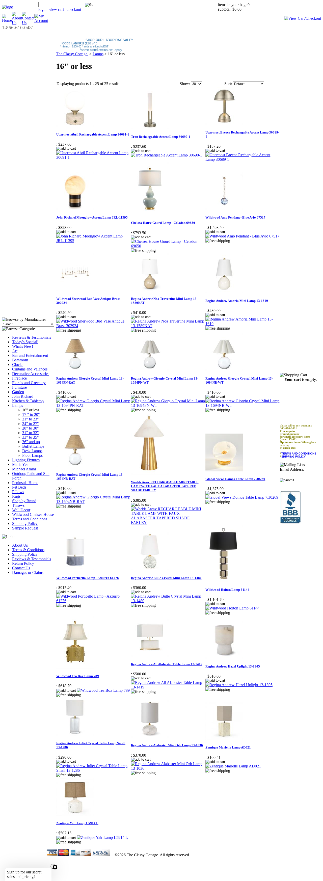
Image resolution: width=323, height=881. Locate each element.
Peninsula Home (25, 482)
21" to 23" (30, 419)
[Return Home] (7, 7)
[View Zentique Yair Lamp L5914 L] (102, 837)
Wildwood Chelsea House (33, 514)
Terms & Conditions (28, 550)
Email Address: (292, 469)
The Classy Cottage (72, 54)
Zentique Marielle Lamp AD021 (228, 747)
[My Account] (41, 20)
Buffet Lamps (33, 446)
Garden (18, 392)
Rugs (16, 496)
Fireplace (19, 378)
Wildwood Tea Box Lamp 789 (77, 676)
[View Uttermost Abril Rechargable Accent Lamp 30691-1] (93, 157)
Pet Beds (19, 487)
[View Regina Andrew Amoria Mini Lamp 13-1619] (242, 324)
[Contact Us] (28, 22)
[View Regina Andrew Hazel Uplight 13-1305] (239, 685)
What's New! (22, 346)
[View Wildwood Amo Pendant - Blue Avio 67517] (242, 236)
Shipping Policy (25, 523)
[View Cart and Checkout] (302, 18)
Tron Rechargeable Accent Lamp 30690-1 (160, 137)
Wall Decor (21, 510)
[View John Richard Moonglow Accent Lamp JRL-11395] (93, 240)
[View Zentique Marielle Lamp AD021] (233, 766)
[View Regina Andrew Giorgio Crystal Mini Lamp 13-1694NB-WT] (242, 405)
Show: (185, 84)
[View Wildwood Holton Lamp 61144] (232, 608)
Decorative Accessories (30, 373)
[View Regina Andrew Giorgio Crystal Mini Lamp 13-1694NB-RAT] (93, 501)
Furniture (19, 387)
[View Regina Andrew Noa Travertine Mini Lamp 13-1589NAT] (168, 326)
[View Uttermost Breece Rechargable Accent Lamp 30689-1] (242, 159)
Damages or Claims (27, 572)
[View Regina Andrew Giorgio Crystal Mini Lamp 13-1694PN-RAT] (93, 405)
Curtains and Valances (29, 369)
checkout (74, 9)
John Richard (22, 396)
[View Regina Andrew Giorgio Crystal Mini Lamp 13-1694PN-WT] (168, 405)
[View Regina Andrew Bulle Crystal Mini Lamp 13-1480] (168, 601)
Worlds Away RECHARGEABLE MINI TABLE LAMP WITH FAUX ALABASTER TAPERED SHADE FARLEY (165, 486)
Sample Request (25, 528)
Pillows (18, 492)
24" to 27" (30, 423)
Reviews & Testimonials (31, 337)
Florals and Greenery (29, 383)
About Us (20, 545)
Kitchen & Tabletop (28, 401)
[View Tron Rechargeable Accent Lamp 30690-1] (166, 155)
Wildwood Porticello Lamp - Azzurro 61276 (87, 578)
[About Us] (17, 22)
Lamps (17, 405)
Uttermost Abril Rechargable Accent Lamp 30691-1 (92, 134)
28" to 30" (30, 428)
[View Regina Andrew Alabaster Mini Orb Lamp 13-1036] (168, 768)
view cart (56, 9)
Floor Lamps (32, 455)
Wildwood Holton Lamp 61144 (227, 590)
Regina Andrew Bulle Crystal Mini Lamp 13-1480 (166, 578)
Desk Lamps (32, 451)
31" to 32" (30, 433)
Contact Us (21, 568)
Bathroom (20, 360)
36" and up (31, 442)
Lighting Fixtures (26, 460)
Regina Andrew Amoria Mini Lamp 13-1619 (236, 301)
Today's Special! (25, 342)
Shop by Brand (24, 501)
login (42, 9)
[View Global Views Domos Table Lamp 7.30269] (241, 497)
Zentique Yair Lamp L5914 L (77, 823)
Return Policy (23, 563)
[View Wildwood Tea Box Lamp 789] (103, 690)
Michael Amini (24, 469)
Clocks (17, 364)
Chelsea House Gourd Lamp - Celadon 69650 (163, 223)
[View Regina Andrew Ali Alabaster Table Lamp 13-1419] (168, 687)
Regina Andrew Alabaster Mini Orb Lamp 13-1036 (167, 745)
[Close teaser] (53, 866)
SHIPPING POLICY (293, 456)
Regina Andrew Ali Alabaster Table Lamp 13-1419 (166, 664)
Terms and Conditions (29, 519)
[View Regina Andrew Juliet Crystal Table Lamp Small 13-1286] (93, 770)
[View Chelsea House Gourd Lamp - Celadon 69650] (168, 246)
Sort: (228, 84)
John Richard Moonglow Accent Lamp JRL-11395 (92, 217)
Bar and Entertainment (30, 355)
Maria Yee (20, 464)
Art (14, 351)
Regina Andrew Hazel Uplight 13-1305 (232, 666)
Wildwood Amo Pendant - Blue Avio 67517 (235, 217)
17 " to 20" (31, 414)
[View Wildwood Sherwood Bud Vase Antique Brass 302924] (93, 326)
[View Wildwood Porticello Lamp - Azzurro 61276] (93, 601)
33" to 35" (30, 437)
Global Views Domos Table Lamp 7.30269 (235, 479)
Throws (18, 505)
